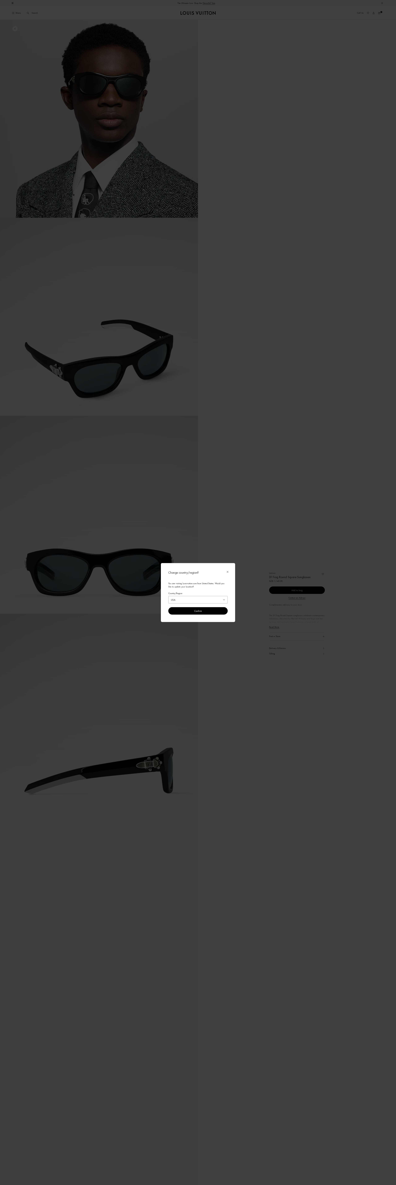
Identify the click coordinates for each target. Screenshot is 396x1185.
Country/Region (175, 593)
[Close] (227, 572)
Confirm (198, 610)
